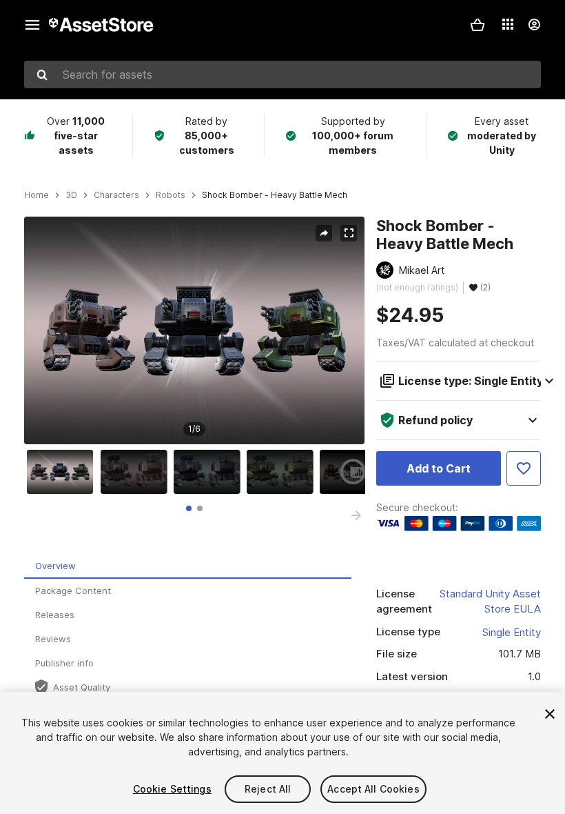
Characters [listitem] (116, 195)
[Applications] (508, 24)
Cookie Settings (172, 789)
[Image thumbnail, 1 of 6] (63, 472)
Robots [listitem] (170, 195)
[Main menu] (32, 25)
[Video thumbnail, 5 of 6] (356, 472)
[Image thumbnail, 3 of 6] (210, 472)
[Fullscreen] (348, 233)
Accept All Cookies (373, 789)
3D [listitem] (71, 195)
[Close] (550, 714)
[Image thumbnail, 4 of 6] (283, 472)
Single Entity (511, 632)
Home (36, 195)
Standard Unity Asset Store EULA (490, 601)
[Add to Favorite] (523, 468)
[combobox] (282, 74)
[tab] (189, 508)
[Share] (324, 233)
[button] (477, 25)
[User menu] (534, 25)
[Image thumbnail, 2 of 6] (137, 472)
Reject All (268, 789)
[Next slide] (356, 515)
